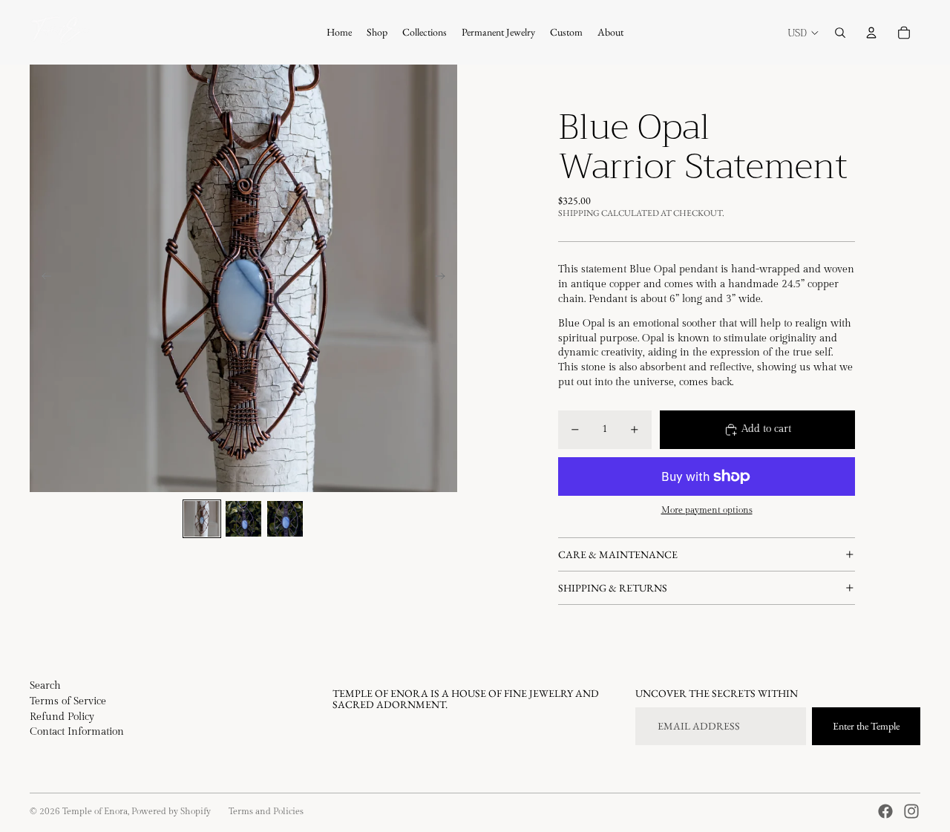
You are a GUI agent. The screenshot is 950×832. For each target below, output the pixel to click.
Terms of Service (68, 701)
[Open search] (840, 32)
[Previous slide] (42, 278)
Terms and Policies (266, 811)
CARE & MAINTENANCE (618, 554)
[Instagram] (911, 811)
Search (45, 686)
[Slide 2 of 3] (243, 519)
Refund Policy (62, 717)
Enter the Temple (866, 726)
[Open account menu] (871, 32)
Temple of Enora (95, 811)
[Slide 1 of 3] (202, 519)
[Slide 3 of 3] (285, 519)
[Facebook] (885, 811)
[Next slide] (445, 278)
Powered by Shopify (171, 811)
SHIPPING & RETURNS (612, 587)
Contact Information (77, 732)
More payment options (707, 510)
